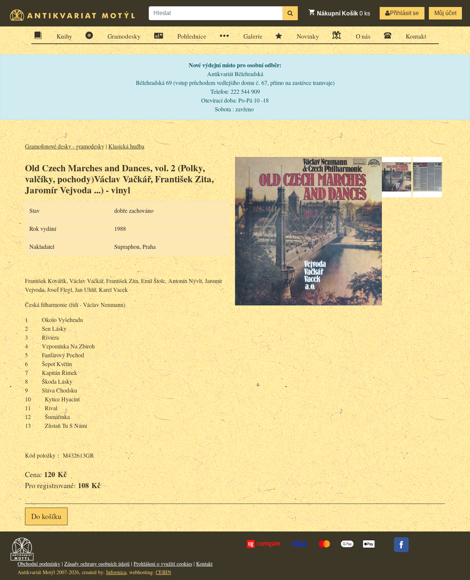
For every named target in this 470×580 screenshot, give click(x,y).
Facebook (401, 544)
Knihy (64, 36)
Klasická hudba (126, 146)
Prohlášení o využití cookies (163, 563)
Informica (116, 572)
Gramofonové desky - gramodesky (64, 146)
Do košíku (46, 516)
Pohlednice (191, 36)
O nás (363, 36)
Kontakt (416, 36)
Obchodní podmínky (39, 563)
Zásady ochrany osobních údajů (97, 563)
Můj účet (445, 13)
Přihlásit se (404, 13)
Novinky (308, 36)
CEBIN (163, 572)
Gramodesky (124, 36)
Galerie (253, 36)
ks (343, 13)
